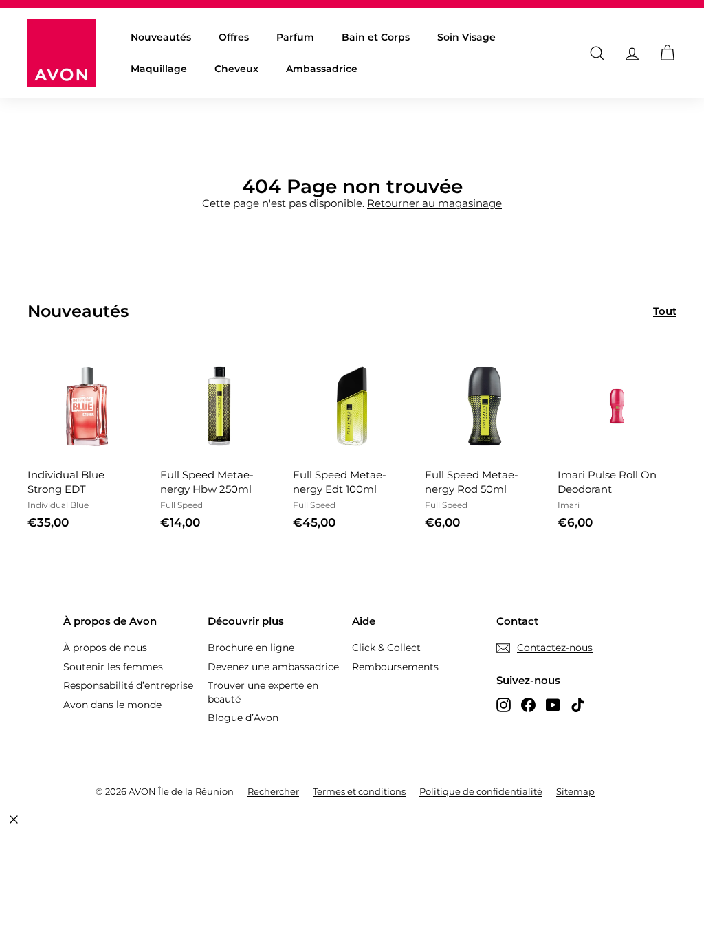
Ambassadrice (322, 69)
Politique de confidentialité (480, 791)
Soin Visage (466, 37)
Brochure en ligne (251, 647)
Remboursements (395, 667)
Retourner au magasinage (434, 203)
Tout (664, 311)
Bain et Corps (376, 37)
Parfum (295, 37)
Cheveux (236, 69)
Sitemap (575, 791)
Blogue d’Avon (243, 717)
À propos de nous (105, 647)
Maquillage (159, 69)
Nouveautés (161, 37)
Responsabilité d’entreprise (128, 685)
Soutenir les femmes (113, 667)
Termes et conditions (359, 791)
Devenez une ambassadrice (273, 667)
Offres (234, 37)
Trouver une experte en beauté (263, 692)
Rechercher (273, 791)
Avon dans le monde (112, 704)
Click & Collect (386, 647)
